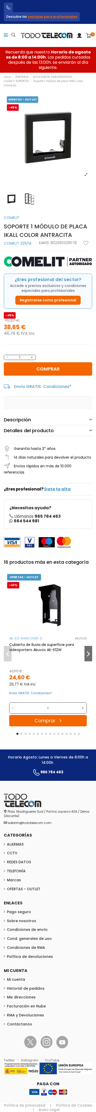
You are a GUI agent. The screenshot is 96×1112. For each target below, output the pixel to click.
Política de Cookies (74, 1105)
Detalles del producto (29, 430)
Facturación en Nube (26, 1006)
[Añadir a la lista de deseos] (85, 243)
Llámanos (37, 516)
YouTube (52, 1060)
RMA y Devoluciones (25, 1015)
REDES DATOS (19, 862)
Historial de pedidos (26, 988)
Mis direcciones (21, 997)
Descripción (17, 419)
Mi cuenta (16, 979)
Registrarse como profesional (48, 300)
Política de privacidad (24, 1105)
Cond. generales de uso (29, 938)
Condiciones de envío (27, 929)
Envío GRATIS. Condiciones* (42, 387)
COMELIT (11, 217)
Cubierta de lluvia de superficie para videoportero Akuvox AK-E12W (41, 647)
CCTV (12, 853)
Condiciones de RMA (26, 947)
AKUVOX (81, 638)
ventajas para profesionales (52, 16)
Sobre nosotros (21, 920)
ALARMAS (15, 844)
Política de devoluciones (30, 956)
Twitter (10, 1060)
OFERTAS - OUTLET (23, 889)
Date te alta (57, 489)
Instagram (30, 1060)
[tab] (48, 419)
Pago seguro (19, 911)
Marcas (14, 880)
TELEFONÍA (16, 871)
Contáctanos (19, 1024)
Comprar (48, 369)
